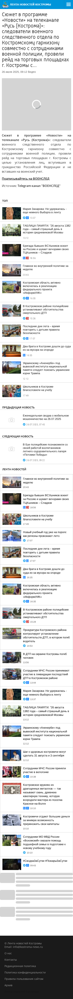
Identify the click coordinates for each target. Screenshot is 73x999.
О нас (8, 953)
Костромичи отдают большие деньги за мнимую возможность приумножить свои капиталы (46, 820)
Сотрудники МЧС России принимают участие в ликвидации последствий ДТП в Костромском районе (46, 674)
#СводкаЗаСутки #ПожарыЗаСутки (45, 860)
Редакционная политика (20, 966)
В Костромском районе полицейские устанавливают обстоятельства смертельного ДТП (46, 309)
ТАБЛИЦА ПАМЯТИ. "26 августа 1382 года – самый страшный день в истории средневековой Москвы (47, 229)
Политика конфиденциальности (25, 972)
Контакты (10, 959)
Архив (8, 985)
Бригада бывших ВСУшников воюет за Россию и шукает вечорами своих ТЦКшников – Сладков (46, 249)
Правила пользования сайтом (23, 979)
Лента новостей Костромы (21, 991)
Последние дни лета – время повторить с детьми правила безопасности (41, 330)
